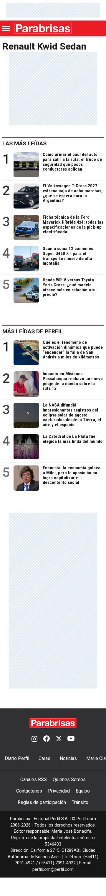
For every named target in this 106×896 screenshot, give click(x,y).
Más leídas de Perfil (32, 331)
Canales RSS (33, 779)
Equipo (83, 791)
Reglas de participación (42, 802)
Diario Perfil (17, 758)
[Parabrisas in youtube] (70, 739)
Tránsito (80, 802)
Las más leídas (24, 143)
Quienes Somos (69, 779)
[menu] (6, 28)
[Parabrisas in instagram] (34, 739)
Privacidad (59, 791)
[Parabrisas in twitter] (59, 739)
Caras (44, 758)
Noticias (68, 758)
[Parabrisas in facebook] (46, 739)
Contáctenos (29, 791)
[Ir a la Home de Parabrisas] (43, 28)
